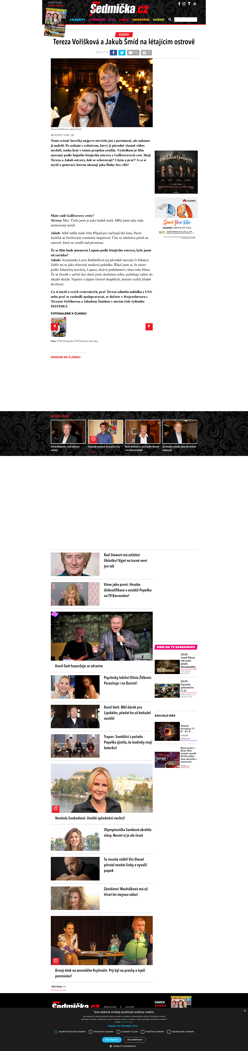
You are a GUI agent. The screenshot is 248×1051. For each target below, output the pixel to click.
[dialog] (124, 1029)
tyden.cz (185, 766)
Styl (112, 20)
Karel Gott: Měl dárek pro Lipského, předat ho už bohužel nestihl (127, 713)
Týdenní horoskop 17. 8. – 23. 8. (188, 729)
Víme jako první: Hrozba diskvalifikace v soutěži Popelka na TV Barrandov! (128, 590)
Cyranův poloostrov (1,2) (187, 686)
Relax (124, 20)
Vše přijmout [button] (111, 1040)
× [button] (245, 1011)
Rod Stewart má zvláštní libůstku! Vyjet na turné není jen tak (125, 560)
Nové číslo (55, 4)
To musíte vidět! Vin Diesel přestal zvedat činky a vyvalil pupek (125, 865)
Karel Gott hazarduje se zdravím (79, 666)
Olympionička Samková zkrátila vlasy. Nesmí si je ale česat (127, 833)
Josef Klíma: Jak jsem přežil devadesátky (188, 660)
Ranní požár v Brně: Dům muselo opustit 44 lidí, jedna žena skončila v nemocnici (189, 755)
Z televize (97, 20)
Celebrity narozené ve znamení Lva (104, 447)
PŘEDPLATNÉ (110, 1007)
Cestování (140, 20)
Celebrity (77, 20)
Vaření (158, 20)
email (135, 52)
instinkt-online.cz (185, 737)
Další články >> (59, 987)
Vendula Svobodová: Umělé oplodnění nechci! (90, 818)
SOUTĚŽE (129, 1007)
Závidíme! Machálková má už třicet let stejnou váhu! (126, 892)
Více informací (127, 1022)
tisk (149, 52)
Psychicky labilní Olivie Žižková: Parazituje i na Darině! (128, 681)
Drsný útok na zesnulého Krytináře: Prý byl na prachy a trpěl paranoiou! (100, 973)
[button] (124, 1026)
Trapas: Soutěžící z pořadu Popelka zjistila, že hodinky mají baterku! (128, 742)
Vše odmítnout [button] (135, 1040)
